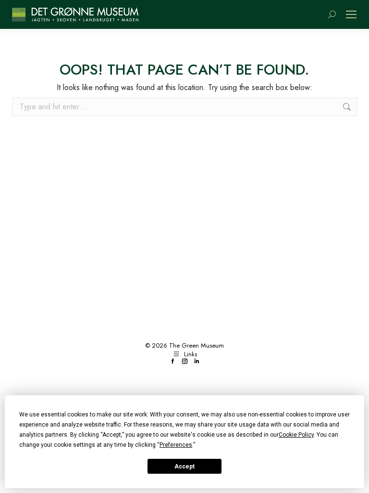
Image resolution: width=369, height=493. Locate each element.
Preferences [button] (176, 444)
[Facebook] (173, 361)
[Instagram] (185, 361)
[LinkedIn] (197, 361)
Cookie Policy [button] (296, 434)
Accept (184, 466)
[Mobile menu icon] (351, 14)
